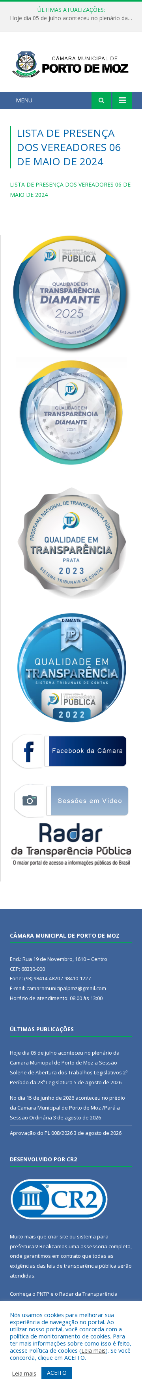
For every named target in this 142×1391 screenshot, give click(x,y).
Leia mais (93, 1350)
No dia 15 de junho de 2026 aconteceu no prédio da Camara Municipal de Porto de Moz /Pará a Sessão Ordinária (67, 1107)
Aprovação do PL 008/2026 (41, 1132)
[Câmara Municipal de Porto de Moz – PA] (71, 63)
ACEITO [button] (57, 1372)
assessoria (93, 1246)
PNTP (43, 1293)
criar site (58, 1236)
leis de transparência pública (81, 1265)
